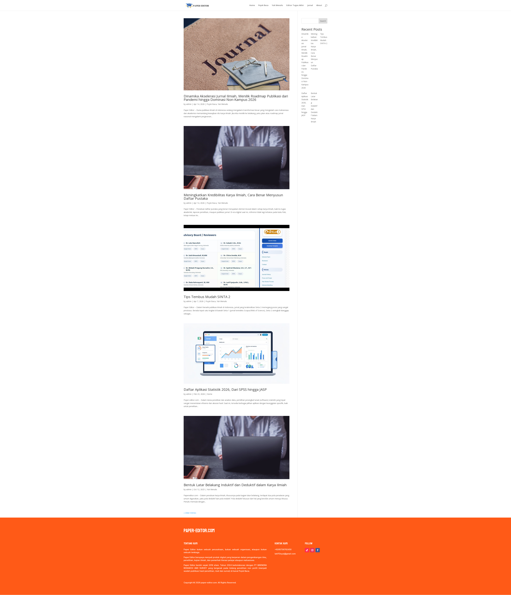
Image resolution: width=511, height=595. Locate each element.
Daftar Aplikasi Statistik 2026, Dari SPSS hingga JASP (225, 389)
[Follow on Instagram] (312, 550)
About (319, 5)
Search (323, 21)
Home (252, 5)
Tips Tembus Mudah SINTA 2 (207, 296)
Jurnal (310, 5)
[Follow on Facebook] (318, 550)
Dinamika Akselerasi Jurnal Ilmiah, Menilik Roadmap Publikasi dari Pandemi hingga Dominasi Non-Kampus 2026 (236, 98)
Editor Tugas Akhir (295, 5)
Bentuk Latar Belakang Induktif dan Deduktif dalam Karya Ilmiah (235, 484)
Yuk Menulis (277, 5)
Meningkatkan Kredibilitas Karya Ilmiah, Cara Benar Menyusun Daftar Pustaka (233, 197)
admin (188, 104)
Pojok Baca (263, 5)
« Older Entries (190, 513)
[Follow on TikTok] (307, 550)
